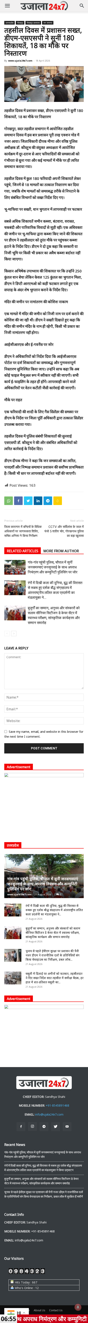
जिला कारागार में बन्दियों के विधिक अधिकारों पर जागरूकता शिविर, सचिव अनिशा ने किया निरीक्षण (23, 531)
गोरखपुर (20, 22)
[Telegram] (48, 500)
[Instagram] (32, 1126)
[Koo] (57, 500)
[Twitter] (28, 500)
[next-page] (13, 633)
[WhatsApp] (8, 500)
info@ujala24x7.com (49, 1114)
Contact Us (55, 1310)
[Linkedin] (38, 500)
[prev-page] (7, 633)
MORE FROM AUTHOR (61, 551)
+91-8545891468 (57, 1105)
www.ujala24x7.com (20, 60)
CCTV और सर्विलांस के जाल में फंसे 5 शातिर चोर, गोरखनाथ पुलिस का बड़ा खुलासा (64, 531)
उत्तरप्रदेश (9, 22)
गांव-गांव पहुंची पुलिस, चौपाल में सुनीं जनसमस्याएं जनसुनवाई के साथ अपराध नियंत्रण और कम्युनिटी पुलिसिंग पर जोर (52, 567)
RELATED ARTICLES (22, 551)
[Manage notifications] (78, 1307)
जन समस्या (47, 22)
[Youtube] (67, 1126)
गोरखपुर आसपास (33, 22)
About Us (39, 1310)
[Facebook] (18, 500)
